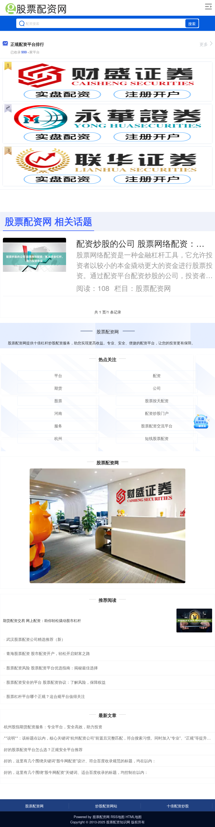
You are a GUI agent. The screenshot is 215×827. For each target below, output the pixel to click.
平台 (58, 375)
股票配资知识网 (118, 821)
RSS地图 (118, 816)
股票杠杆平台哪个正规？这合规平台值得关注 (45, 696)
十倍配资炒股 (178, 805)
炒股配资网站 (106, 805)
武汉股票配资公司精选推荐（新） (35, 639)
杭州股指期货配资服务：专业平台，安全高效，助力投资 (53, 726)
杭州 (58, 438)
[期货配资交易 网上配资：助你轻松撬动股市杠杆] (194, 620)
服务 (58, 425)
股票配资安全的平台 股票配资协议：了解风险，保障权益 (56, 682)
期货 (58, 388)
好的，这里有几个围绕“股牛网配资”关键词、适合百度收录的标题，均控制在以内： (76, 772)
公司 (157, 388)
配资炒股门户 (157, 413)
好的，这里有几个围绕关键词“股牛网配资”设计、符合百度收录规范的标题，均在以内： (80, 760)
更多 (204, 44)
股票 (58, 400)
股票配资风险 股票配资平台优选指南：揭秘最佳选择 (52, 667)
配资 (157, 375)
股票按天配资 (157, 400)
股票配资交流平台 (157, 425)
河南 (58, 413)
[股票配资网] (35, 8)
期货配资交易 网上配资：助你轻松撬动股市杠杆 (42, 620)
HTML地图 (134, 816)
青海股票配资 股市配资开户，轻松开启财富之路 (48, 653)
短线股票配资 (157, 438)
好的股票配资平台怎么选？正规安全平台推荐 (43, 749)
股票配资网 (34, 805)
